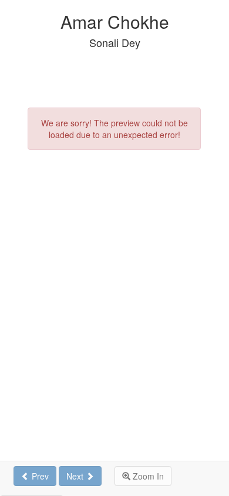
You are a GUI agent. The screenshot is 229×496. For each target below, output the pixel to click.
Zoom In (147, 476)
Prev (39, 476)
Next (76, 476)
